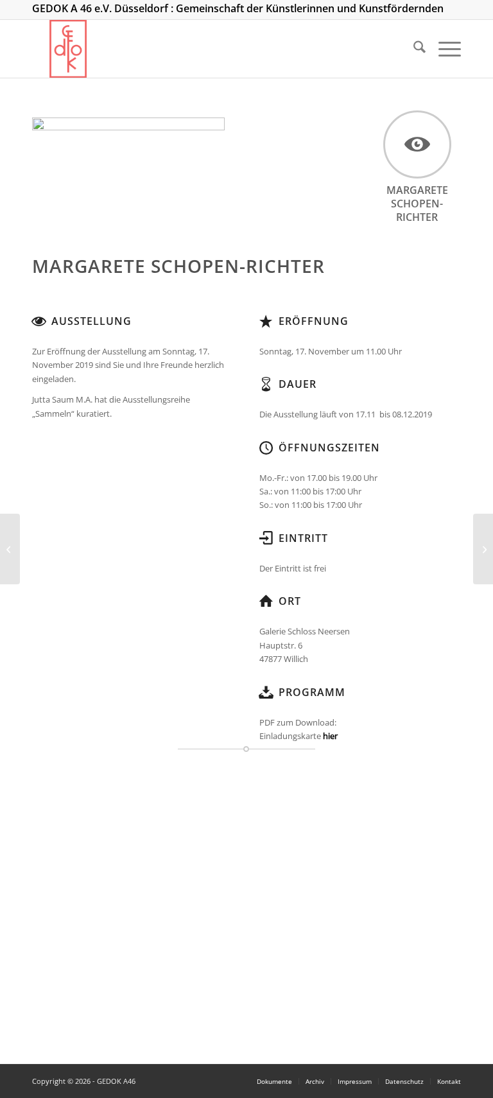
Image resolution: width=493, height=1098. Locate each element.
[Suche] (413, 49)
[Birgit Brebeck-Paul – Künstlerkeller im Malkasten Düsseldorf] (483, 549)
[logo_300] (68, 49)
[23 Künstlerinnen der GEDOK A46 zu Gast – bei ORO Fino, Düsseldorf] (10, 549)
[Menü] (443, 49)
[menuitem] (413, 49)
